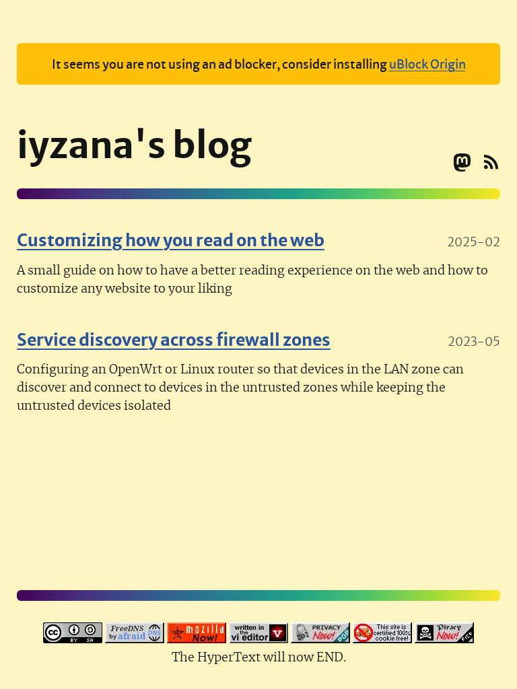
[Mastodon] (462, 165)
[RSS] (491, 165)
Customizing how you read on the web (170, 238)
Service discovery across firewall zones (174, 338)
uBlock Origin (427, 63)
